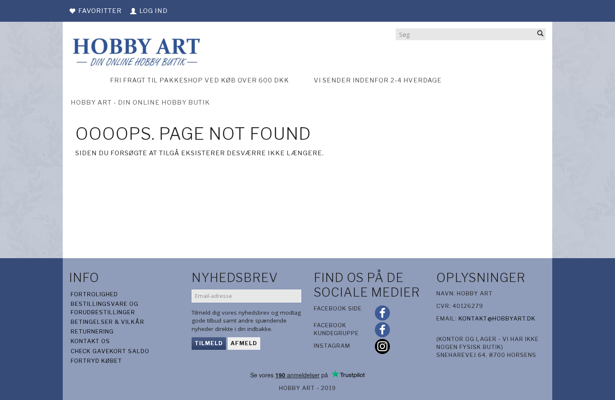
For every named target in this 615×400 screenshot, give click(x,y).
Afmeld (244, 343)
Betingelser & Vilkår (107, 321)
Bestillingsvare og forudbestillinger (104, 307)
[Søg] (540, 34)
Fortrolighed (94, 294)
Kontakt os (90, 341)
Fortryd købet (96, 360)
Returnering (92, 331)
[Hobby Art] (135, 51)
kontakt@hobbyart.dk (497, 318)
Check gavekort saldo (110, 351)
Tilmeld (209, 343)
